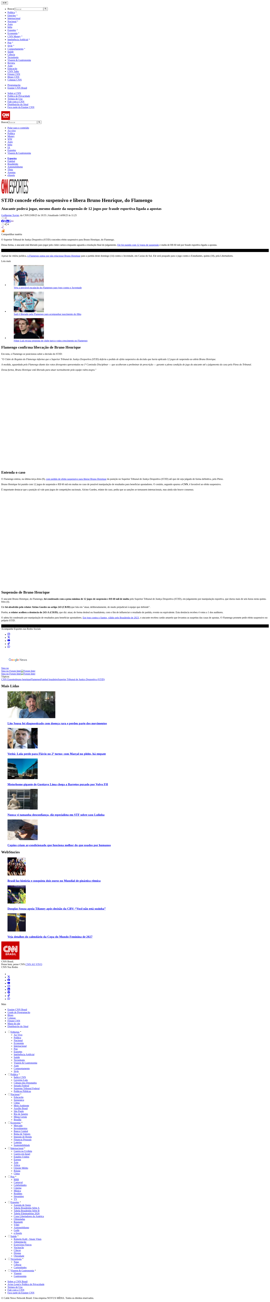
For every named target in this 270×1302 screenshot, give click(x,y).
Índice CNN (20, 1077)
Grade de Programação (19, 1012)
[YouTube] (9, 983)
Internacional (14, 18)
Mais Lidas (10, 686)
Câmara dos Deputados (25, 1082)
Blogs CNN (13, 77)
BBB (16, 1179)
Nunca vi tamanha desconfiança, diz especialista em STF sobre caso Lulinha (56, 814)
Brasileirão (13, 164)
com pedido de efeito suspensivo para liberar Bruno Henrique (76, 479)
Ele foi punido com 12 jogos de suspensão (138, 245)
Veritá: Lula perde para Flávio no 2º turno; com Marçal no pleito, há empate (57, 753)
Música (17, 1190)
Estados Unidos (21, 1156)
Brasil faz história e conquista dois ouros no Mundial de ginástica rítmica (54, 880)
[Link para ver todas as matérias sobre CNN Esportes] (14, 192)
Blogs (10, 1015)
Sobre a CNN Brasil (18, 1281)
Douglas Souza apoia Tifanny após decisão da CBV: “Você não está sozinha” (57, 908)
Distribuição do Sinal (18, 104)
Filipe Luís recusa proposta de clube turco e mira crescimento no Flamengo (51, 340)
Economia (13, 33)
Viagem (17, 1273)
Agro (10, 24)
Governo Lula (21, 1080)
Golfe (16, 1230)
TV (15, 1199)
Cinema (17, 1188)
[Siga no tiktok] (9, 644)
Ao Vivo (18, 1034)
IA (9, 147)
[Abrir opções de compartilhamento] (6, 224)
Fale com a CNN (16, 101)
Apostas (11, 172)
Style (10, 45)
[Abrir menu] (4, 3)
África (17, 1165)
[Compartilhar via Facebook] (2, 221)
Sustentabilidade (22, 1145)
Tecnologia (13, 57)
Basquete (18, 1222)
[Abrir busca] (45, 9)
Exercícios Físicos (23, 1244)
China (17, 1173)
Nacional (12, 21)
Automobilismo (15, 166)
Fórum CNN (14, 74)
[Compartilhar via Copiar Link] (12, 221)
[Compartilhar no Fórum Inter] (2, 231)
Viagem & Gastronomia (19, 60)
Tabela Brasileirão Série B (27, 1210)
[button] (135, 870)
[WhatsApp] (9, 999)
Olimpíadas (19, 1219)
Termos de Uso (15, 98)
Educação (12, 68)
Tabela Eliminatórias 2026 (27, 1213)
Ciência (11, 54)
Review (11, 63)
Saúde (11, 51)
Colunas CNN (15, 79)
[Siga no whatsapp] (9, 647)
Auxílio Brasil (21, 1108)
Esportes (12, 30)
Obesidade (19, 1256)
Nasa (16, 1262)
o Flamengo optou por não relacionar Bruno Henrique (53, 256)
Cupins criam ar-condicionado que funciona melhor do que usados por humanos (59, 845)
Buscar (11, 9)
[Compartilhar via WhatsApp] (10, 221)
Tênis (10, 169)
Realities (18, 1193)
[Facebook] (9, 980)
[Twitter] (9, 977)
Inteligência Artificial (18, 39)
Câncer (17, 1250)
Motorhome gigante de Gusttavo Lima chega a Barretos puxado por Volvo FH (58, 784)
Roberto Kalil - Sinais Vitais (27, 1239)
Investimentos (20, 1128)
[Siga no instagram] (9, 634)
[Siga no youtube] (9, 640)
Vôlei (16, 1224)
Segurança (19, 1100)
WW (10, 139)
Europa (17, 1159)
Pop (9, 42)
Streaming (19, 1196)
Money (11, 136)
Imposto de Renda (23, 1136)
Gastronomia (20, 1276)
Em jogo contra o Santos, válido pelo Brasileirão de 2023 (111, 617)
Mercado (18, 1125)
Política (11, 12)
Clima (17, 1102)
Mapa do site (14, 1023)
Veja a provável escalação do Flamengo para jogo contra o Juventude (48, 287)
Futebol (11, 161)
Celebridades (20, 1185)
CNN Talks (13, 71)
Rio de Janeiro (21, 1114)
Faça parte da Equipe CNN (21, 107)
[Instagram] (9, 986)
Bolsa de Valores (22, 1134)
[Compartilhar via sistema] (2, 227)
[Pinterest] (9, 992)
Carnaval (18, 1182)
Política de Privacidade (19, 96)
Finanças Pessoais (22, 1139)
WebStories (10, 852)
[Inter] (9, 974)
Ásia (16, 1162)
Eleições (12, 15)
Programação (14, 85)
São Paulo (19, 1111)
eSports (11, 175)
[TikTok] (9, 995)
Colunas (12, 1018)
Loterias (18, 1142)
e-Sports (18, 1233)
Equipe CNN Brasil (17, 88)
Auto (10, 65)
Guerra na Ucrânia (23, 1151)
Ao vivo (12, 130)
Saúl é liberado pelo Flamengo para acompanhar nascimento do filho (47, 314)
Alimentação (20, 1242)
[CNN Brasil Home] (18, 119)
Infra (10, 27)
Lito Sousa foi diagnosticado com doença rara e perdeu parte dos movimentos (57, 723)
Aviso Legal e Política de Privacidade (26, 1284)
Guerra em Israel (22, 1154)
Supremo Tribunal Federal (27, 1088)
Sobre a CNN (14, 93)
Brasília (17, 1119)
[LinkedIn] (9, 989)
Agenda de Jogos (22, 1205)
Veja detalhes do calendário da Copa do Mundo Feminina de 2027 (50, 936)
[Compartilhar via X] (5, 221)
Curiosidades (20, 1267)
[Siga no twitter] (9, 637)
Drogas (17, 1253)
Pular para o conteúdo (18, 127)
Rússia (17, 1170)
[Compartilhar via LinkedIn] (7, 221)
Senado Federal (21, 1085)
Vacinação (19, 1247)
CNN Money (14, 36)
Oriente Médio (21, 1168)
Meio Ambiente (21, 1105)
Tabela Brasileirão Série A (27, 1208)
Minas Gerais (20, 1116)
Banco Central (21, 1131)
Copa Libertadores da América (29, 1216)
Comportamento (15, 49)
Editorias (15, 1032)
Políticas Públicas (22, 1091)
